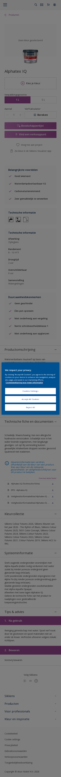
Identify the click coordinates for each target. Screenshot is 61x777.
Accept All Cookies (30, 399)
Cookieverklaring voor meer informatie (24, 382)
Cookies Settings (30, 391)
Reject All (30, 407)
